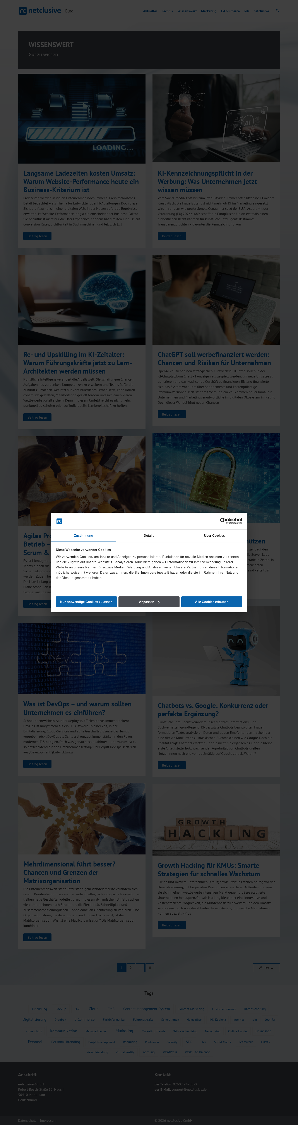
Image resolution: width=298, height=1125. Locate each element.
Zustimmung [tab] (83, 535)
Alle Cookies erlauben (211, 602)
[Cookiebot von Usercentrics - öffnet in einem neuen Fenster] (223, 521)
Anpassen (146, 602)
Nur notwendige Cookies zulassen (86, 602)
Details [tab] (149, 535)
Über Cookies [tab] (214, 535)
